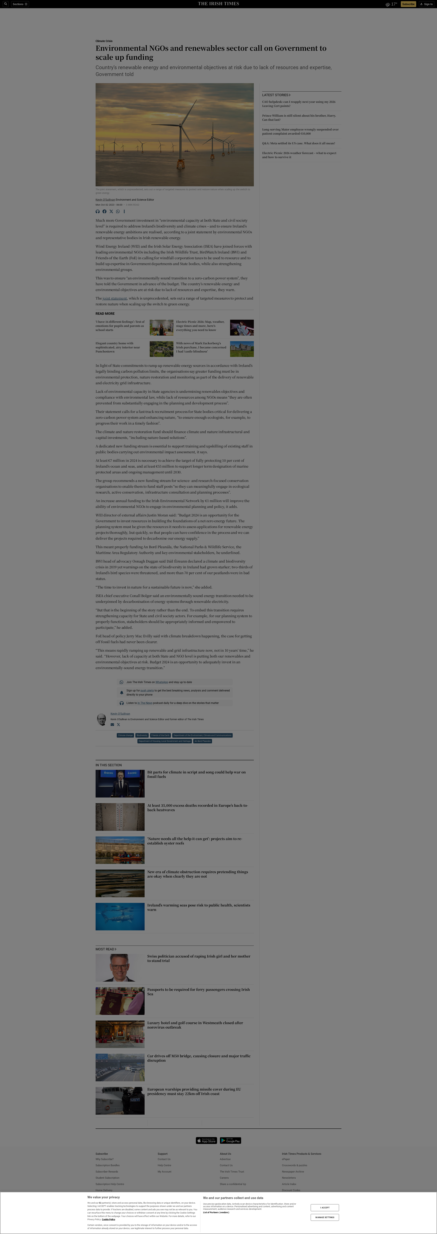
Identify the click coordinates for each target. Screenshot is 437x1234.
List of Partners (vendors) (216, 1212)
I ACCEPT (324, 1208)
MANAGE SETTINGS (324, 1217)
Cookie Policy (108, 1219)
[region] (218, 1213)
